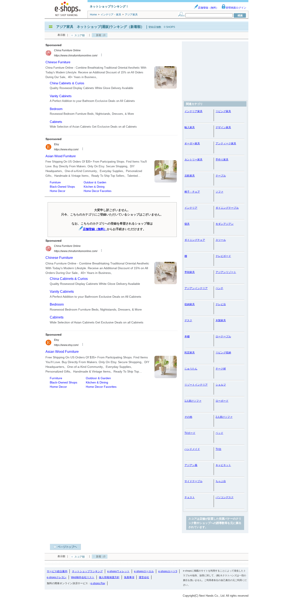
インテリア (190, 207)
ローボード (222, 400)
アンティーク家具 (226, 143)
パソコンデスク (225, 497)
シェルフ (221, 384)
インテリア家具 (193, 111)
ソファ (219, 191)
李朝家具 (189, 272)
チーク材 (221, 368)
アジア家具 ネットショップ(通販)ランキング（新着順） (100, 27)
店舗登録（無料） (208, 7)
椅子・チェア (192, 191)
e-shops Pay (98, 583)
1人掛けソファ (192, 400)
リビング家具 (223, 111)
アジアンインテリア (196, 288)
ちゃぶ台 (221, 481)
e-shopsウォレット (118, 571)
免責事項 (129, 577)
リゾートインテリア (196, 384)
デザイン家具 (223, 127)
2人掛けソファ (224, 416)
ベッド (219, 433)
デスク (188, 320)
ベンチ (219, 288)
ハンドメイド (192, 449)
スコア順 (79, 35)
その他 (188, 416)
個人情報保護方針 (109, 577)
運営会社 (144, 577)
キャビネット (223, 465)
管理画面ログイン (236, 7)
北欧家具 (189, 175)
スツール (221, 239)
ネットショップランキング (87, 571)
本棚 (187, 336)
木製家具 (221, 320)
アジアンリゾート (226, 272)
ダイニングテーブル (227, 207)
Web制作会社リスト (82, 577)
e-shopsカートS (167, 571)
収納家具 (189, 304)
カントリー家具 (193, 159)
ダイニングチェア (194, 239)
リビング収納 (223, 352)
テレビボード (223, 256)
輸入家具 (189, 127)
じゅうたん (190, 368)
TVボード (189, 433)
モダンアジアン (225, 223)
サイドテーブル (193, 481)
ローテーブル (223, 336)
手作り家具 (222, 159)
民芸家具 (189, 352)
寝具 (187, 223)
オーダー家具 (192, 143)
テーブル (221, 175)
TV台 (218, 449)
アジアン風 (190, 465)
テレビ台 (221, 304)
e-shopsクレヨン (56, 577)
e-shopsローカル (144, 571)
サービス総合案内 (57, 571)
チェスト (189, 497)
